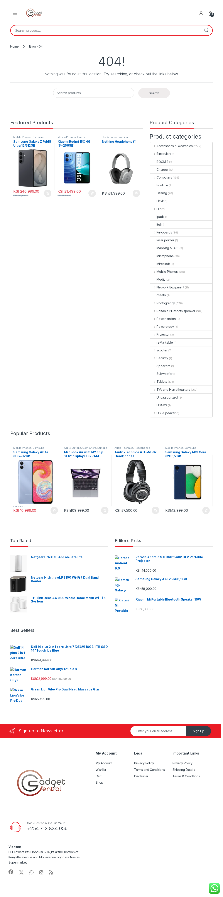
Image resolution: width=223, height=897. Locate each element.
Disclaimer (141, 776)
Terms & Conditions (186, 776)
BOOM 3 (162, 162)
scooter (162, 350)
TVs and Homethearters (173, 389)
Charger (162, 169)
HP (159, 209)
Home (14, 46)
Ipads (160, 216)
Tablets (162, 381)
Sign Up (198, 731)
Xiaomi (81, 137)
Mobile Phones (22, 137)
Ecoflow (162, 185)
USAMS (162, 405)
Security (162, 358)
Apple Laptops (72, 447)
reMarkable (165, 342)
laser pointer (165, 240)
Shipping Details (183, 769)
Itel (158, 224)
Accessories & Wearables (175, 146)
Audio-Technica (124, 447)
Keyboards (164, 232)
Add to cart (47, 193)
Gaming (162, 193)
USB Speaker (166, 413)
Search (206, 30)
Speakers (163, 366)
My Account (104, 763)
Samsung (38, 137)
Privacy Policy (144, 763)
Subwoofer (164, 374)
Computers (164, 177)
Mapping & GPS (168, 248)
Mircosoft (163, 264)
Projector (163, 334)
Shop (99, 782)
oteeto (161, 295)
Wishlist (101, 769)
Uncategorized (167, 397)
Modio (161, 279)
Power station (166, 319)
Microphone (165, 256)
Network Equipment (170, 287)
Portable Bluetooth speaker (176, 311)
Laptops (102, 447)
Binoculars (164, 154)
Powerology (165, 326)
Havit (160, 201)
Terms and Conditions (149, 769)
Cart (98, 776)
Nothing (123, 137)
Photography (166, 303)
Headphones (109, 137)
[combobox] (105, 30)
